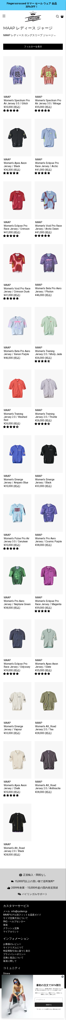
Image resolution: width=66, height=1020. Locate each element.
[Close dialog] (62, 977)
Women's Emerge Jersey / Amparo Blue (16, 481)
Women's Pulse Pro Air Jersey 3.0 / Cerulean (16, 540)
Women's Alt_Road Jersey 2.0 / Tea (45, 728)
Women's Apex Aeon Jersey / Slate (46, 665)
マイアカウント (11, 931)
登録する (49, 1005)
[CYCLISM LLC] (33, 16)
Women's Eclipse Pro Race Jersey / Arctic (47, 164)
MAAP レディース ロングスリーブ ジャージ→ (29, 35)
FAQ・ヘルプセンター (14, 921)
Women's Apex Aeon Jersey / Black (15, 164)
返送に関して (10, 961)
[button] (11, 110)
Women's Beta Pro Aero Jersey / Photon (48, 290)
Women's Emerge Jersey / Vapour (13, 728)
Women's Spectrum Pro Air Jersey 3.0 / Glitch (17, 102)
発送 (5, 925)
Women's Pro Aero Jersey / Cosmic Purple (48, 540)
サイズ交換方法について (15, 918)
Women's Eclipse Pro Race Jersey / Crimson (16, 227)
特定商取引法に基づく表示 (16, 951)
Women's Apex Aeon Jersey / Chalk (15, 787)
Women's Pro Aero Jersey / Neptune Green (17, 602)
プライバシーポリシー (14, 954)
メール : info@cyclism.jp (15, 911)
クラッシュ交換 (11, 928)
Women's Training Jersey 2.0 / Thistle (46, 415)
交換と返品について (13, 957)
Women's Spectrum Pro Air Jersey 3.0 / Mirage (48, 102)
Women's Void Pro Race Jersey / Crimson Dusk (17, 290)
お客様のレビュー (12, 944)
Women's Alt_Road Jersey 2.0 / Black (14, 849)
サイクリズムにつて (13, 947)
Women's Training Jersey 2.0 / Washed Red (15, 416)
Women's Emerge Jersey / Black (44, 481)
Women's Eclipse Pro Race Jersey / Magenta (48, 602)
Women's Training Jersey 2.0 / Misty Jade (48, 353)
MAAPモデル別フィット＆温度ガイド (22, 914)
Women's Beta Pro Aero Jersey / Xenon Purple (17, 353)
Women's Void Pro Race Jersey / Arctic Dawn (48, 227)
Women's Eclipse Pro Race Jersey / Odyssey (17, 665)
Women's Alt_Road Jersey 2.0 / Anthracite (48, 787)
